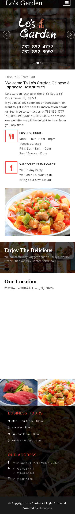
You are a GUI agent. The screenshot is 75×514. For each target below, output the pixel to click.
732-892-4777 (37, 47)
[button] (2, 34)
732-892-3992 (37, 52)
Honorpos (45, 508)
